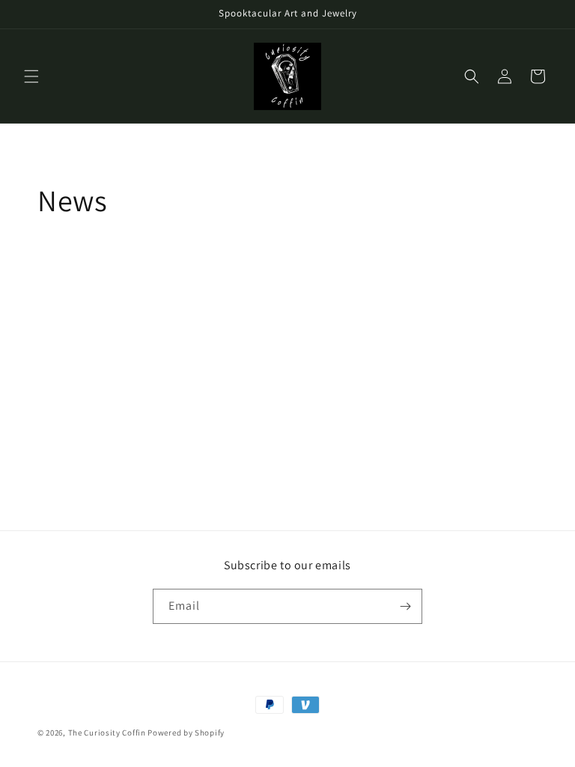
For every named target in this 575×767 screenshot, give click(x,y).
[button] (31, 76)
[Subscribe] (405, 606)
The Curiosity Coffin (108, 732)
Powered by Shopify (186, 732)
